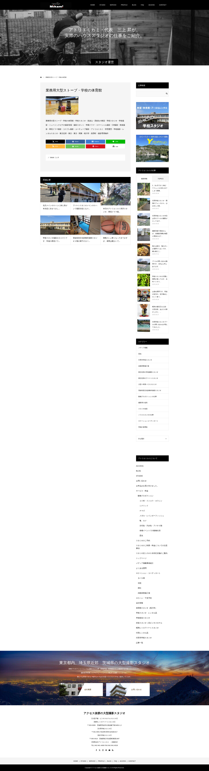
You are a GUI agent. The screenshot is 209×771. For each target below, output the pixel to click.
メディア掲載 (142, 348)
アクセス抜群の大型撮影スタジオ (104, 713)
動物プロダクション (145, 496)
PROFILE (124, 5)
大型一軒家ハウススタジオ (147, 384)
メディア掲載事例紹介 (144, 563)
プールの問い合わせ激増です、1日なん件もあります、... (159, 263)
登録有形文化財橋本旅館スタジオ (149, 390)
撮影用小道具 (142, 402)
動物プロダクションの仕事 (147, 396)
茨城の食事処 (142, 427)
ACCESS (151, 5)
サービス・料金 (142, 491)
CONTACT (162, 5)
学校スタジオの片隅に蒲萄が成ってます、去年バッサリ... (159, 278)
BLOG (134, 5)
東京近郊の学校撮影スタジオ (148, 372)
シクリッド (144, 506)
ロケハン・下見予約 (144, 598)
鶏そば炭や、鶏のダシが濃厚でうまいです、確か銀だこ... (159, 248)
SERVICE (113, 5)
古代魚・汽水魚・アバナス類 (151, 526)
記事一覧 (139, 643)
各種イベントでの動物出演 (150, 530)
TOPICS (160, 179)
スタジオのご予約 (143, 541)
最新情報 (144, 179)
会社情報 (139, 603)
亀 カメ (143, 521)
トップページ (141, 558)
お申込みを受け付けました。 (147, 486)
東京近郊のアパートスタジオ (148, 378)
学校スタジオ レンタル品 (146, 613)
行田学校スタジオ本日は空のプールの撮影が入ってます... (159, 218)
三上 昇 (57, 157)
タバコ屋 (141, 578)
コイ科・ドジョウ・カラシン (151, 501)
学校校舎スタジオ (143, 618)
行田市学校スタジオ (145, 360)
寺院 (139, 583)
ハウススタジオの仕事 (146, 415)
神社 (139, 588)
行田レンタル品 (142, 633)
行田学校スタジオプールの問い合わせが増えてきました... (159, 324)
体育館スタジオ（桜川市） (146, 608)
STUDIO (102, 5)
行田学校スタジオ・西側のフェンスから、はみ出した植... (159, 203)
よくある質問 (141, 568)
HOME (92, 5)
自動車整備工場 (143, 366)
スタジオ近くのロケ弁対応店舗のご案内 (151, 553)
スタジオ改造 (142, 409)
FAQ (142, 5)
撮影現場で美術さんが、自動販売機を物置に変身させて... (159, 233)
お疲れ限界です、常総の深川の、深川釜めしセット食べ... (159, 294)
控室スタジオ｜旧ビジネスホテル (149, 623)
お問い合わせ (141, 481)
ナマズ (143, 511)
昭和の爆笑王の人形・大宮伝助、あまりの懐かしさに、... (159, 309)
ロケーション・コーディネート (148, 573)
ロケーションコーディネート (148, 421)
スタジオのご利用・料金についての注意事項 (151, 547)
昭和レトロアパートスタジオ (147, 628)
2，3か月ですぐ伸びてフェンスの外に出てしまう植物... (159, 188)
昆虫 (139, 354)
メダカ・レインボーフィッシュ (152, 516)
